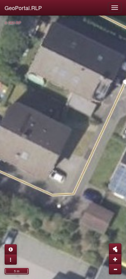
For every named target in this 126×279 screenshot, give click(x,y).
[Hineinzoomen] (115, 259)
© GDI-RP (13, 22)
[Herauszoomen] (115, 269)
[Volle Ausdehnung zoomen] (115, 248)
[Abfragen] (11, 249)
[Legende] (11, 259)
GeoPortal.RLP (23, 8)
